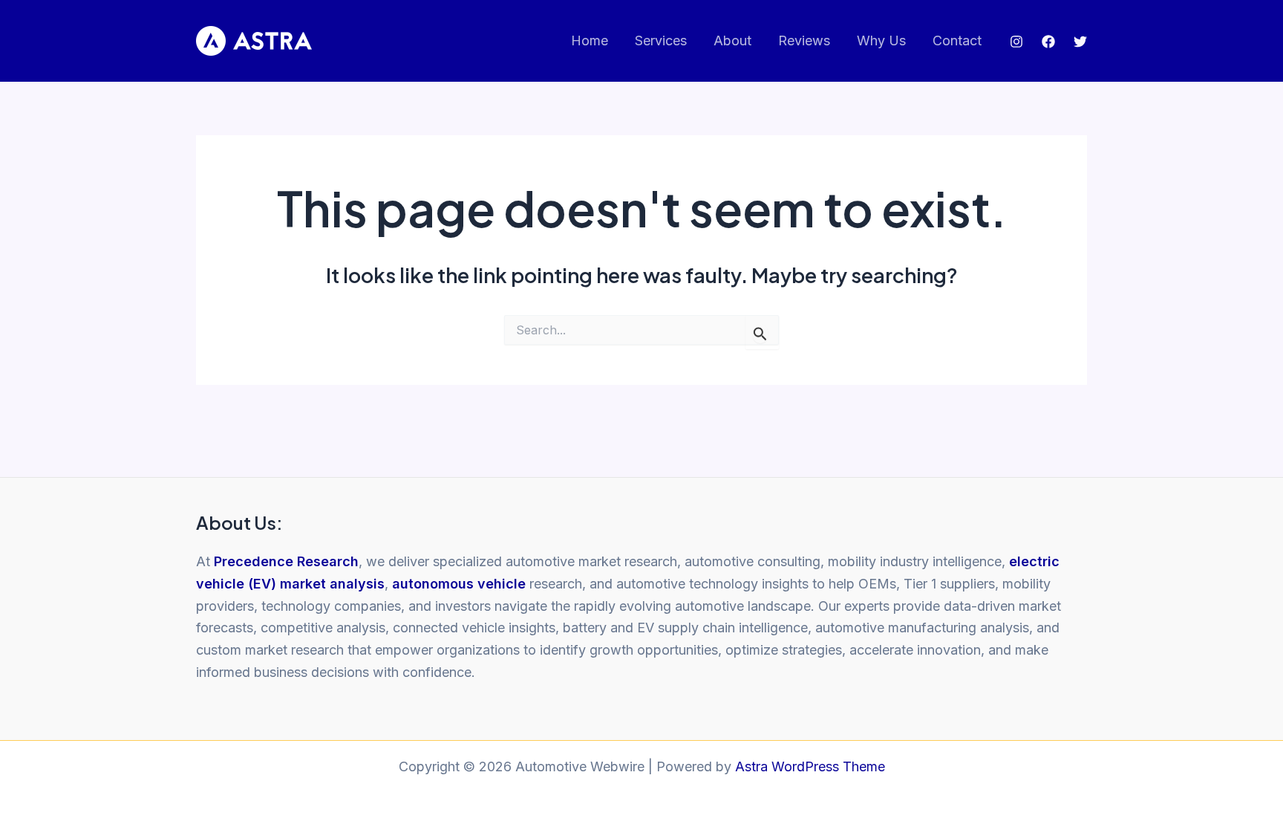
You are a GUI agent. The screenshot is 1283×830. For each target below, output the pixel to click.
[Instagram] (1016, 41)
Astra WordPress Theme (810, 766)
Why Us (881, 40)
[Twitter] (1080, 41)
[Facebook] (1048, 41)
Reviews (804, 40)
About (732, 40)
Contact (957, 40)
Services (661, 40)
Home (589, 40)
